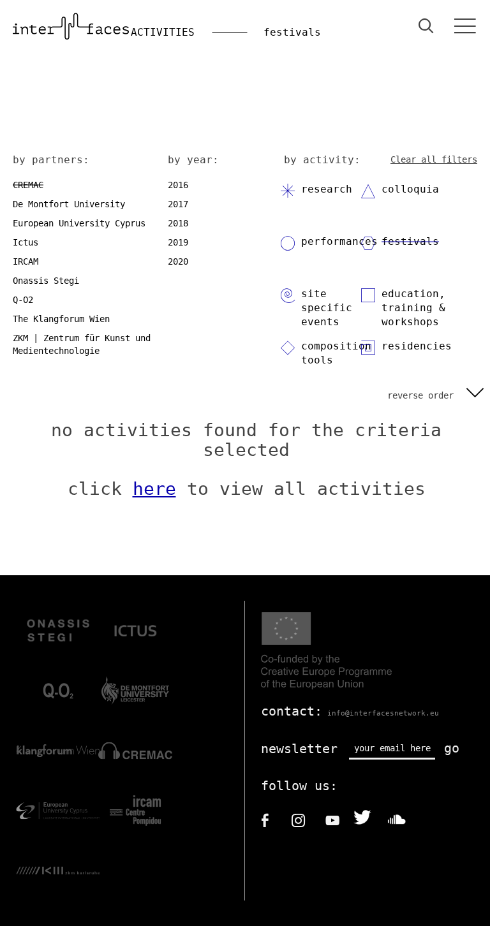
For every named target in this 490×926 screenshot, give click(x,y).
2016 (178, 185)
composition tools (336, 353)
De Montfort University (69, 204)
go (451, 748)
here (154, 488)
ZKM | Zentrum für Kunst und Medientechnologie (82, 344)
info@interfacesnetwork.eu (383, 713)
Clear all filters (433, 159)
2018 (178, 223)
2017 (178, 204)
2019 (178, 242)
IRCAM (25, 261)
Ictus (25, 242)
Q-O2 (23, 300)
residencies (417, 346)
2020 (178, 261)
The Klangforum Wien (61, 319)
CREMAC (28, 185)
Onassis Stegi (46, 281)
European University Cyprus (79, 223)
